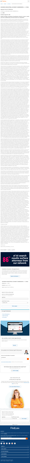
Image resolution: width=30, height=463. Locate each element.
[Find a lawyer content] (28, 449)
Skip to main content (15, 0)
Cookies (11, 460)
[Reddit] (12, 443)
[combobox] (15, 299)
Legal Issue (3, 297)
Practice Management (6, 314)
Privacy (4, 460)
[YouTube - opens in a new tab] (4, 443)
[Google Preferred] (15, 443)
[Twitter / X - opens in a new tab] (7, 443)
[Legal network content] (28, 456)
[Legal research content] (28, 454)
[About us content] (28, 446)
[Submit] (28, 359)
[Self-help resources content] (28, 451)
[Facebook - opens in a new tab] (1, 443)
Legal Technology (5, 315)
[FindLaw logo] (4, 1)
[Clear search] (27, 303)
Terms (1, 460)
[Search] (28, 1)
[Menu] (1, 1)
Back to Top (15, 424)
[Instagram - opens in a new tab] (9, 443)
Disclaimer (7, 460)
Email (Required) (3, 357)
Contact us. (5, 433)
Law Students (4, 317)
